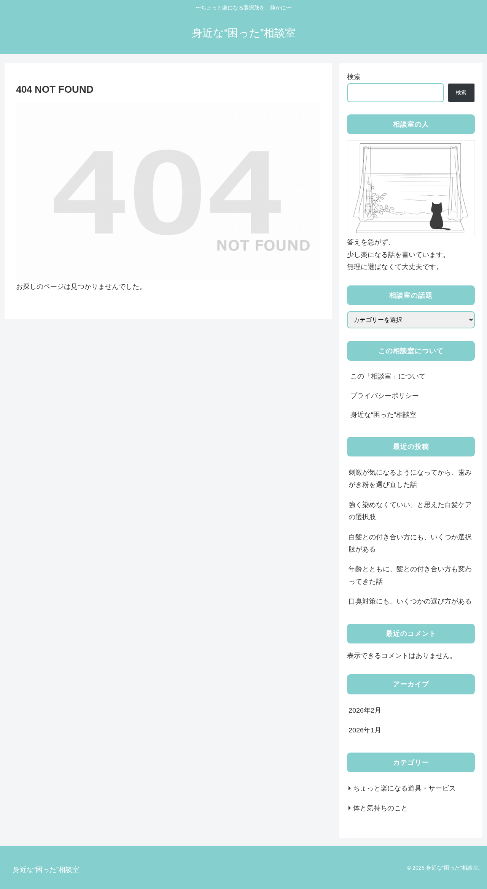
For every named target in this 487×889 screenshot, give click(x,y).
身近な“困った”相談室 (383, 414)
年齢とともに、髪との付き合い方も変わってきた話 (410, 575)
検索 (354, 77)
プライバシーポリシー (384, 395)
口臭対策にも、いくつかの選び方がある (410, 601)
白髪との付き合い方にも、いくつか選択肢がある (410, 543)
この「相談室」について (388, 376)
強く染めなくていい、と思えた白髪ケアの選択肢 (410, 511)
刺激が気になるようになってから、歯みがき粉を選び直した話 (410, 478)
